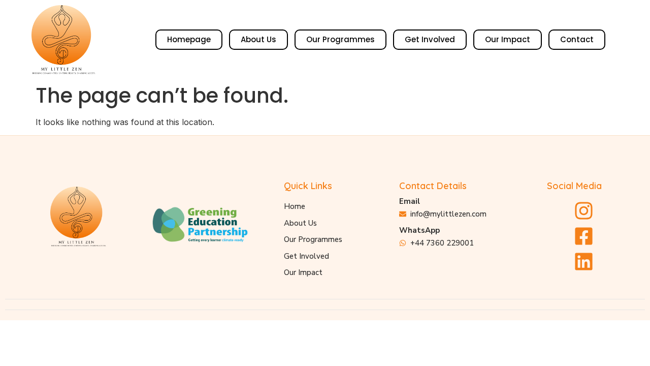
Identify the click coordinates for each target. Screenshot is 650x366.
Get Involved (430, 39)
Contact (577, 39)
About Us (258, 39)
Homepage (189, 39)
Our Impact (507, 39)
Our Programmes (340, 39)
